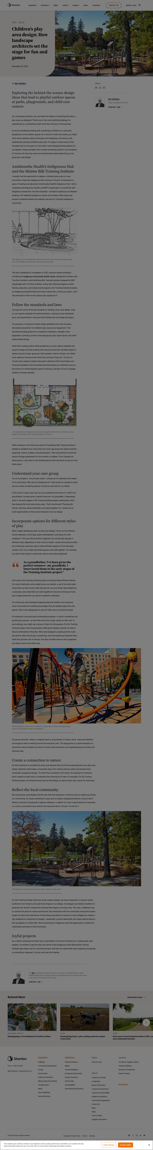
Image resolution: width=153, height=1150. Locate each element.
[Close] (149, 1145)
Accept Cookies (125, 1145)
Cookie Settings (108, 1145)
